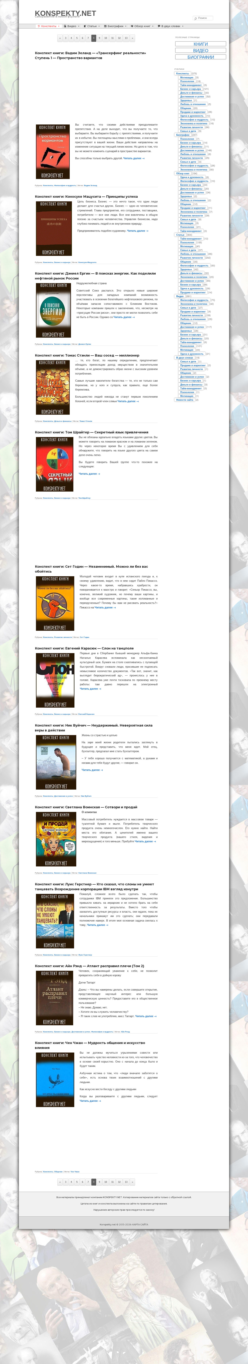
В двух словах (170, 26)
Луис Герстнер (85, 954)
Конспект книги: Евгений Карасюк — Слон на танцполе (84, 648)
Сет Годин (84, 637)
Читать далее (134, 158)
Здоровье (186, 100)
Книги (201, 44)
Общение (58, 1171)
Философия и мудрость (65, 185)
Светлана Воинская (87, 873)
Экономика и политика (193, 123)
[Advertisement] (96, 91)
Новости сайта (184, 399)
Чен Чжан (75, 1171)
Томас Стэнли (86, 421)
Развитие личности (63, 637)
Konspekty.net (108, 1224)
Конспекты (48, 26)
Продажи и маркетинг (193, 112)
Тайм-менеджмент (191, 85)
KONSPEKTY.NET (65, 13)
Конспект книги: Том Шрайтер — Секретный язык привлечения (91, 432)
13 (126, 38)
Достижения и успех (63, 796)
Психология (187, 81)
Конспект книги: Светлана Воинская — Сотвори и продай (86, 807)
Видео (71, 26)
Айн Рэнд (125, 1031)
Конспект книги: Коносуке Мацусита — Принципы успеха (86, 197)
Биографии (115, 26)
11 (112, 38)
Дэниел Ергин (84, 344)
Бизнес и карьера (62, 262)
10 (105, 38)
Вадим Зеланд (90, 185)
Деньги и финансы (63, 421)
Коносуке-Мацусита (87, 262)
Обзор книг (142, 26)
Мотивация (186, 77)
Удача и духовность (192, 115)
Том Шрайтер (84, 498)
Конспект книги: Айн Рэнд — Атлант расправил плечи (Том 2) (89, 966)
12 (119, 38)
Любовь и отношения (193, 104)
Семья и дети (188, 131)
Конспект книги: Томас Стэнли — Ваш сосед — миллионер (87, 355)
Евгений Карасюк (86, 714)
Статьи (92, 26)
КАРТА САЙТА (140, 1224)
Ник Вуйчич (86, 796)
